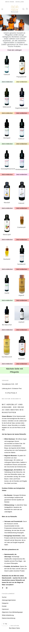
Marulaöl (7, 202)
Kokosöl (21, 203)
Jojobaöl (21, 322)
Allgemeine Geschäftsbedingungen (12, 612)
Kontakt (4, 606)
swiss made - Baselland (14, 1)
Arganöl (21, 295)
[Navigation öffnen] (2, 9)
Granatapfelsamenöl (7, 169)
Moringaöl (6, 138)
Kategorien (5, 603)
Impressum (5, 609)
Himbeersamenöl (21, 169)
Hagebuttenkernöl (21, 108)
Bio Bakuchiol (7, 325)
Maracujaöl (7, 234)
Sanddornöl (21, 264)
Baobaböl (6, 259)
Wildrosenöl (7, 107)
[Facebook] (2, 588)
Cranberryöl (21, 227)
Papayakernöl (21, 77)
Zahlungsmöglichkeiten (9, 600)
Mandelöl (21, 359)
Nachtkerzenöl (7, 357)
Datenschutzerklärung (8, 618)
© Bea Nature (14, 625)
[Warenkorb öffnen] (27, 9)
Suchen (4, 597)
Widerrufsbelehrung (8, 615)
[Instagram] (6, 588)
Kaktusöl (7, 74)
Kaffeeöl (21, 139)
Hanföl (7, 293)
